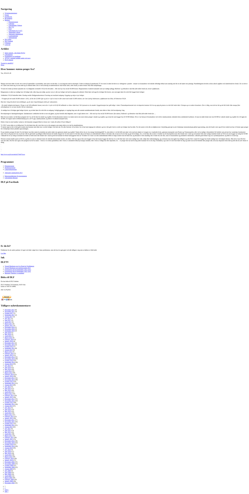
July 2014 (8, 366)
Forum (7, 15)
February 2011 (9, 437)
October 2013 (9, 381)
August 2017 (9, 317)
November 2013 (10, 380)
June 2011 (8, 430)
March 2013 (8, 394)
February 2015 (9, 353)
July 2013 (8, 387)
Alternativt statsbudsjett (16, 34)
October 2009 (9, 465)
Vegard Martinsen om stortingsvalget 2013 (18, 268)
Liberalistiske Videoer (15, 25)
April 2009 (8, 476)
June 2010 (8, 451)
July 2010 (8, 450)
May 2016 (8, 334)
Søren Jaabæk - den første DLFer (15, 53)
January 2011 (9, 439)
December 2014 (9, 357)
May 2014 (8, 369)
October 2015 (9, 346)
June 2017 (8, 320)
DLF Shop (8, 39)
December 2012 (9, 399)
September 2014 (10, 362)
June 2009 (8, 472)
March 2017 (8, 324)
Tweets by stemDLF (7, 63)
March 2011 (8, 436)
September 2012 (10, 404)
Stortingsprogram (10, 168)
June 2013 (8, 388)
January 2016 (9, 341)
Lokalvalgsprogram (11, 169)
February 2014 (9, 374)
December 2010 (9, 441)
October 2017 (9, 313)
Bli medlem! (8, 18)
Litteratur (11, 23)
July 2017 (8, 318)
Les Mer (3, 253)
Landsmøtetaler (13, 36)
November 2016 (10, 329)
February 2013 (9, 395)
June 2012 (8, 409)
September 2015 (10, 348)
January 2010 (9, 460)
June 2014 (8, 367)
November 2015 (10, 345)
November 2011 (10, 422)
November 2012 (10, 401)
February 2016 (9, 339)
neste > (7, 490)
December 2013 (9, 378)
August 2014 (9, 364)
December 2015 (9, 343)
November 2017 (10, 311)
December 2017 (9, 310)
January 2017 (9, 325)
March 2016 (8, 338)
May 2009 (8, 474)
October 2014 (9, 360)
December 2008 (9, 483)
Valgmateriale (13, 37)
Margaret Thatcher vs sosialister (14, 273)
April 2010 (8, 455)
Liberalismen (9, 55)
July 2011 (8, 429)
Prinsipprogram (13, 22)
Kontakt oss (8, 16)
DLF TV (11, 27)
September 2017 (10, 315)
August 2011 (9, 427)
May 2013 (8, 390)
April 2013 (8, 392)
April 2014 (8, 371)
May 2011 (8, 432)
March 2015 (8, 352)
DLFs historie (9, 60)
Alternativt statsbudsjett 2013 (13, 173)
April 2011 (8, 434)
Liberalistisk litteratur (11, 178)
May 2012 (8, 411)
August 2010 (9, 448)
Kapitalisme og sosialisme (13, 56)
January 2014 (9, 376)
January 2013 (9, 397)
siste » (6, 491)
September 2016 (10, 331)
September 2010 (10, 446)
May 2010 (8, 453)
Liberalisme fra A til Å (15, 30)
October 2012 (9, 402)
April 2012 (8, 413)
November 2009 (10, 464)
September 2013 (10, 383)
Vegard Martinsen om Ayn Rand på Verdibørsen (19, 266)
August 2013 (9, 385)
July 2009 (8, 471)
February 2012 (9, 416)
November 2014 (10, 359)
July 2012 (8, 408)
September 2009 (10, 467)
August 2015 (9, 350)
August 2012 (9, 406)
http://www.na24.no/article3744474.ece (13, 154)
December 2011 (9, 420)
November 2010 (10, 443)
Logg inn (7, 44)
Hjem (2, 65)
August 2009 (9, 469)
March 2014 (8, 373)
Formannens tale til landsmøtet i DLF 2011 (18, 271)
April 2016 (8, 336)
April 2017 (8, 322)
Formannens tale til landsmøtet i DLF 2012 (18, 270)
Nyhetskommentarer (11, 13)
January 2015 (9, 355)
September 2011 (10, 425)
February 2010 (9, 458)
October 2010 (9, 444)
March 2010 (8, 457)
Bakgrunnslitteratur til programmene (16, 176)
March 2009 (8, 478)
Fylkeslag (8, 43)
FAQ (10, 29)
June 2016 (8, 332)
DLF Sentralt (9, 41)
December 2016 (9, 327)
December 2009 (9, 462)
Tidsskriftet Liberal (14, 32)
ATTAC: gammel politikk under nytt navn (17, 58)
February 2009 (9, 479)
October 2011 (9, 423)
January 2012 (9, 418)
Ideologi (7, 20)
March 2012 (8, 415)
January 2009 (9, 481)
